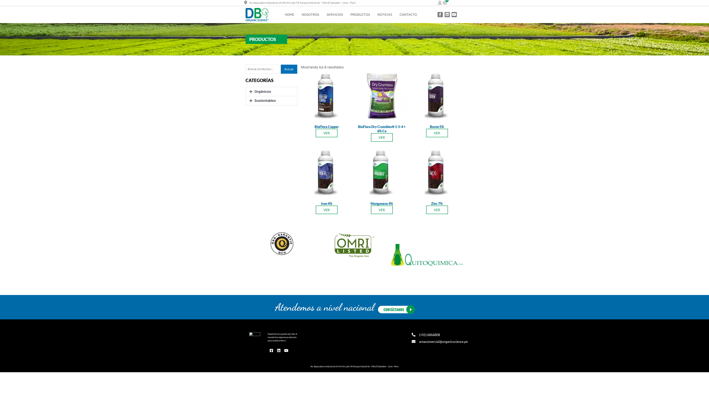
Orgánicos (262, 91)
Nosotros (310, 14)
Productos (360, 14)
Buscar (289, 69)
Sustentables (265, 101)
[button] (271, 91)
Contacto (408, 14)
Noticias (384, 14)
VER (326, 133)
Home (289, 14)
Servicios (335, 14)
